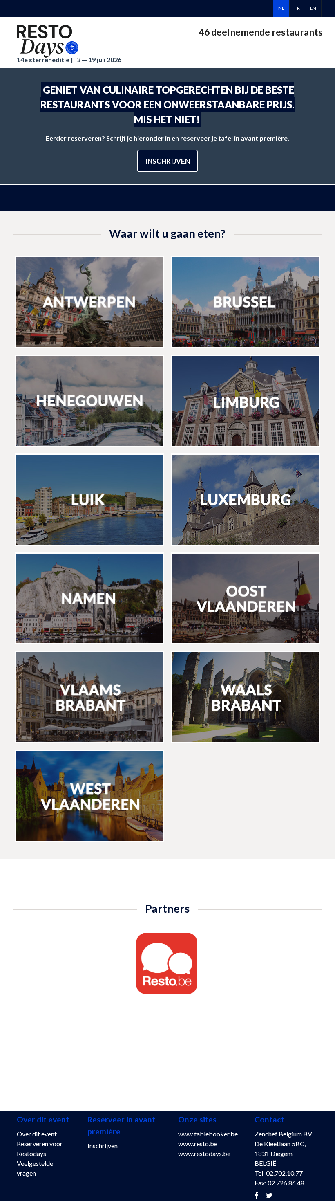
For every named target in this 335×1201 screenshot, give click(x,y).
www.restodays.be (204, 1153)
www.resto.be (197, 1143)
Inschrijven (167, 161)
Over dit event (37, 1134)
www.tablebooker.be (208, 1134)
